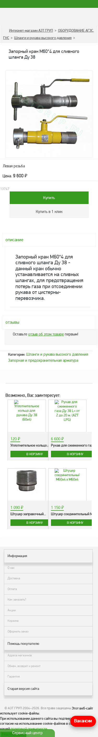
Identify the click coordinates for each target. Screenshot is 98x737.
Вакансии (83, 721)
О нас (11, 568)
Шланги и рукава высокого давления (43, 38)
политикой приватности (29, 729)
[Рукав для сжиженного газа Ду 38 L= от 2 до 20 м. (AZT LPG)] (67, 411)
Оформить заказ (18, 631)
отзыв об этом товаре (46, 334)
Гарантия (14, 676)
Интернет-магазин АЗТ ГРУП (31, 30)
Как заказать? (17, 599)
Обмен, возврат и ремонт (24, 666)
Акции (12, 610)
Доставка (14, 578)
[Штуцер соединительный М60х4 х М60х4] (67, 475)
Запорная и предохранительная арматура (43, 360)
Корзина (13, 621)
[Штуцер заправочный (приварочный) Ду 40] (27, 482)
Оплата (12, 589)
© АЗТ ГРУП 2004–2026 (21, 708)
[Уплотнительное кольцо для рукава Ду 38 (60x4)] (27, 411)
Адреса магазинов (20, 655)
